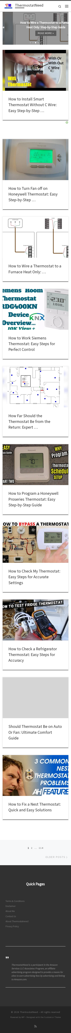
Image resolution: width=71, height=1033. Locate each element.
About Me (10, 911)
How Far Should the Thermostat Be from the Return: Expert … (29, 421)
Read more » (35, 33)
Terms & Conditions (15, 901)
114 (41, 847)
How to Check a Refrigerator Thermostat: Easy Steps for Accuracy (32, 654)
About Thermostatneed (17, 921)
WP (23, 1017)
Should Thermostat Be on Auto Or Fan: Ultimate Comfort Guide (35, 732)
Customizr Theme (52, 1017)
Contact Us (11, 916)
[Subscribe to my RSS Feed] (35, 1026)
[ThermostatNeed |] (8, 5)
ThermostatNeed (29, 1012)
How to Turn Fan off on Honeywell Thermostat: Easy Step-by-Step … (33, 194)
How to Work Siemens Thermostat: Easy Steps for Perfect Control (31, 343)
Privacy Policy (12, 926)
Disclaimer (11, 906)
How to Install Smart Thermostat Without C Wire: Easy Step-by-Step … (32, 104)
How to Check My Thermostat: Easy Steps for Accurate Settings (34, 577)
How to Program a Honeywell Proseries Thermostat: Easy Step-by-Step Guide (33, 499)
